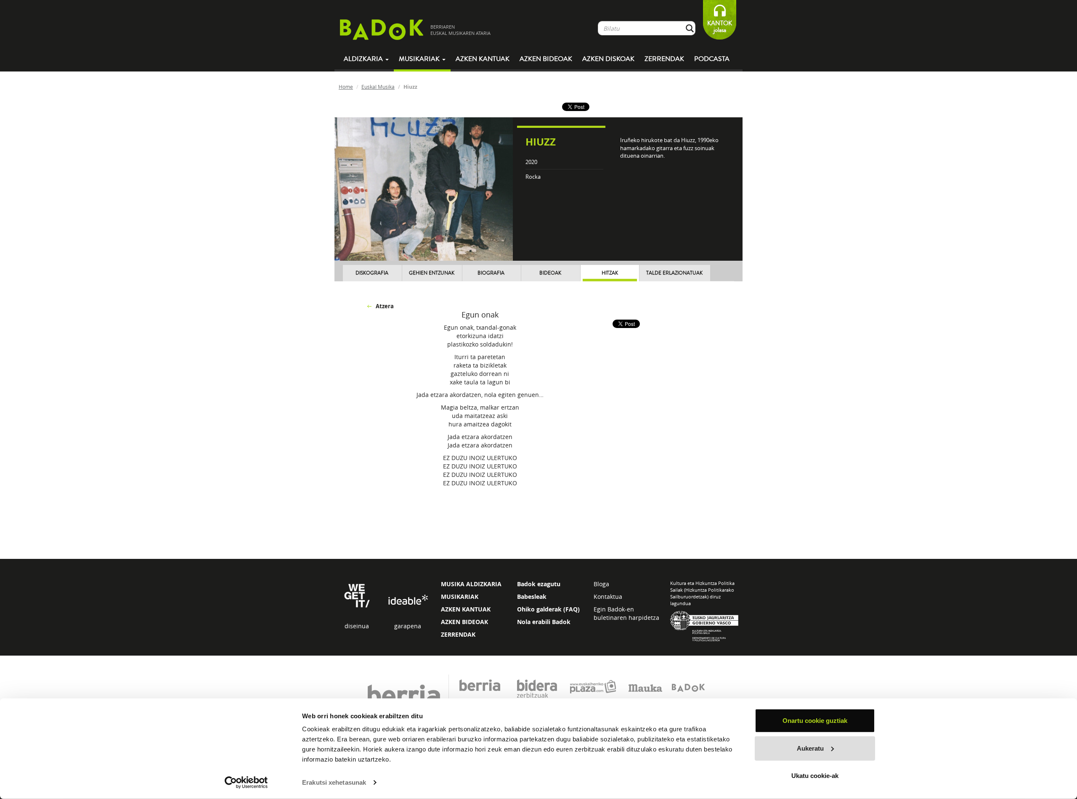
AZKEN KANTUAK (466, 609)
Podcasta (711, 58)
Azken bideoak (546, 58)
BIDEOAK (550, 273)
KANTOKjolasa (719, 26)
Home (346, 86)
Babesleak (531, 597)
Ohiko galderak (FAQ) (548, 609)
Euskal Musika (378, 86)
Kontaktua (608, 597)
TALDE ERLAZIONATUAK (674, 273)
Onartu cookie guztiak (815, 720)
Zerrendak (664, 58)
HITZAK (610, 273)
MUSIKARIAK (459, 597)
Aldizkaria (364, 58)
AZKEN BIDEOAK (464, 622)
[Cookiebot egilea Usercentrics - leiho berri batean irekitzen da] (246, 782)
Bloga (601, 584)
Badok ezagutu (538, 584)
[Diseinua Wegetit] (357, 595)
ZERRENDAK (458, 634)
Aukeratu (810, 747)
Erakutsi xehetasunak (334, 782)
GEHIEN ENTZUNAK (431, 273)
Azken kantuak (482, 58)
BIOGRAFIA (490, 273)
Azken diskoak (608, 58)
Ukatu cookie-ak (814, 775)
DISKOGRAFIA (371, 273)
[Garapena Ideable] (408, 600)
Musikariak (420, 58)
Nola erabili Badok (543, 622)
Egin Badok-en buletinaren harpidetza (626, 613)
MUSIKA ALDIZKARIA (471, 584)
